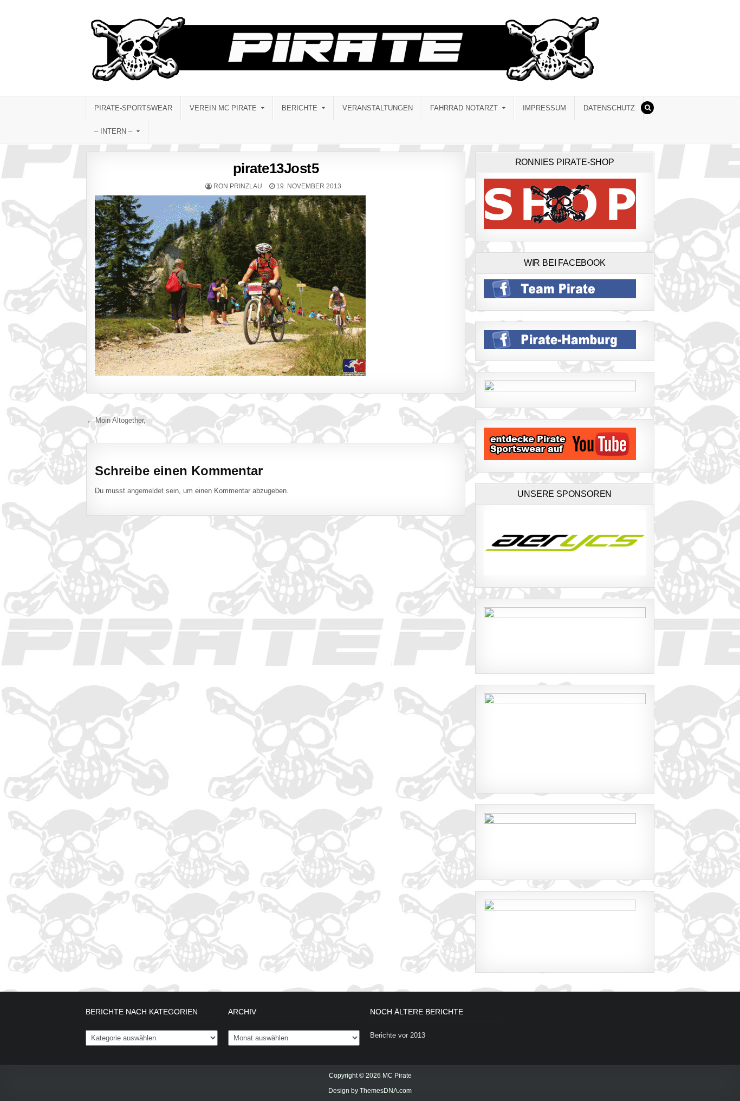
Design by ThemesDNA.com (370, 1091)
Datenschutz (609, 108)
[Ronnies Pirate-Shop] (560, 226)
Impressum (544, 108)
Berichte (299, 108)
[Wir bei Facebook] (560, 296)
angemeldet (145, 491)
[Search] (647, 107)
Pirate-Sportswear (133, 108)
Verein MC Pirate (223, 108)
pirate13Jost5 (276, 168)
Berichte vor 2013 (397, 1035)
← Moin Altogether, (116, 420)
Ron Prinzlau (237, 186)
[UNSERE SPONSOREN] (565, 573)
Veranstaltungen (377, 108)
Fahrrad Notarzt (464, 108)
